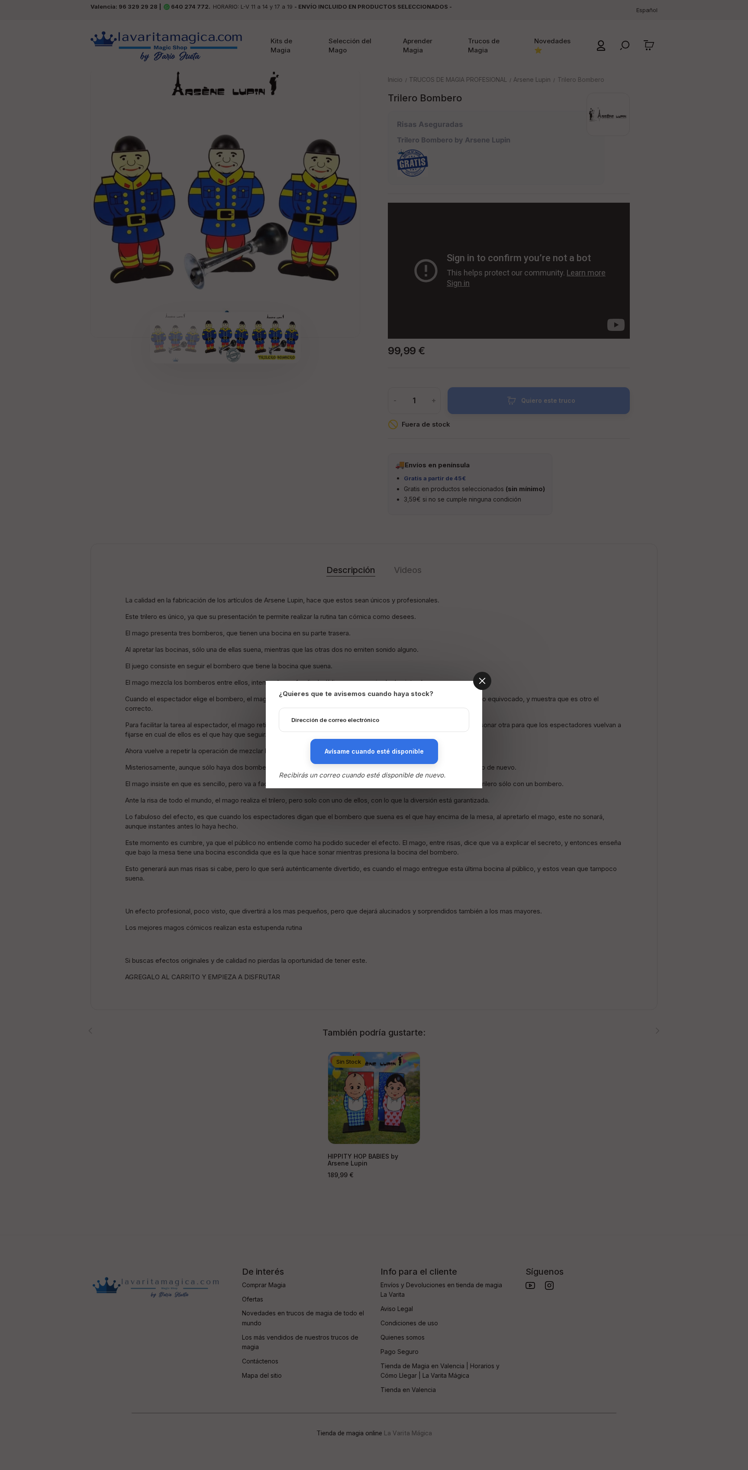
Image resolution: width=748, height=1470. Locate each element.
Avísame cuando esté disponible (374, 751)
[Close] (482, 681)
